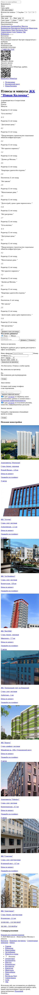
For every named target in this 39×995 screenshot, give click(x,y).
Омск (13, 30)
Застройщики (10, 952)
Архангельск (5, 26)
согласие (11, 397)
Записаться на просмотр (10, 362)
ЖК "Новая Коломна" (18, 93)
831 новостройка (7, 10)
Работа (12, 943)
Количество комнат (8, 12)
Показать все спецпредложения (12, 935)
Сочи (14, 32)
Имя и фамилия (6, 353)
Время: (3, 360)
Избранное (5, 34)
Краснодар (24, 28)
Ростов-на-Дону (22, 30)
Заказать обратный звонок (10, 394)
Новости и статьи (11, 954)
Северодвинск (6, 32)
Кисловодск (15, 28)
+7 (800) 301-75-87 (7, 49)
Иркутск (25, 26)
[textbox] (11, 2)
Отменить (32, 340)
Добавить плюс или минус (10, 331)
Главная (8, 946)
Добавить (24, 340)
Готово (4, 379)
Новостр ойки (10, 950)
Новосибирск (6, 30)
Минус (13, 336)
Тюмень (19, 32)
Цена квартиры (6, 16)
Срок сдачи (5, 20)
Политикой (19, 991)
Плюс (5, 336)
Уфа (24, 32)
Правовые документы (18, 941)
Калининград (6, 28)
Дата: (3, 358)
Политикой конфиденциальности (13, 400)
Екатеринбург (16, 26)
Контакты (4, 941)
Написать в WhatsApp (9, 78)
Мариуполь (33, 28)
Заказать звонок (7, 63)
